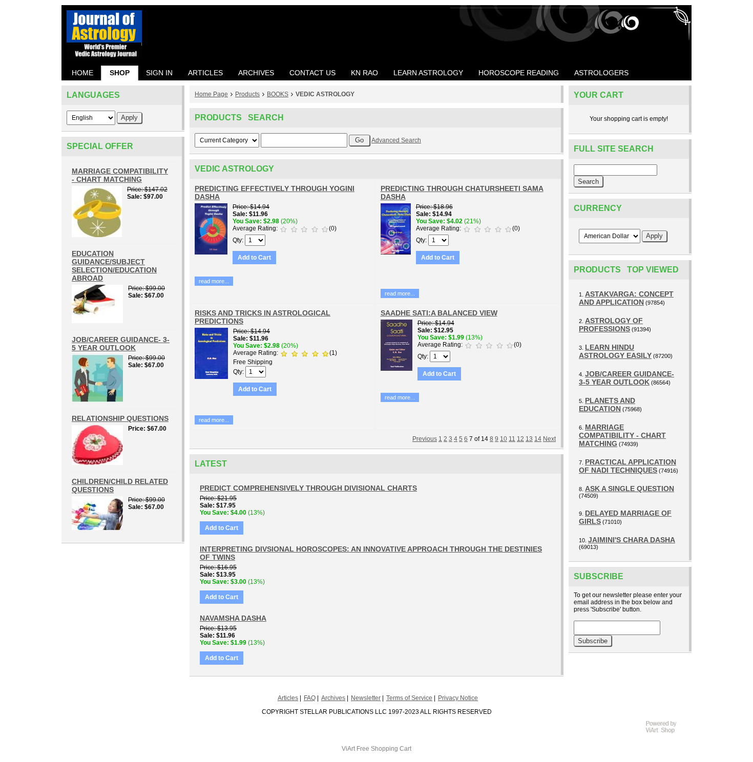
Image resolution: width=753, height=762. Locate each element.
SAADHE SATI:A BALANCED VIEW (439, 313)
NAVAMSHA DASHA (233, 618)
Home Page (211, 94)
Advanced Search (396, 140)
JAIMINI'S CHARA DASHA (631, 540)
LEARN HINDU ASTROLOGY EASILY (615, 351)
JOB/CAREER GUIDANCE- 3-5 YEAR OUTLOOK (121, 343)
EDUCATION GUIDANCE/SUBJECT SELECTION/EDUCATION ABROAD (114, 265)
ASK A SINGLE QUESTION (629, 488)
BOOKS (277, 94)
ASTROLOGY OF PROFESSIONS (611, 324)
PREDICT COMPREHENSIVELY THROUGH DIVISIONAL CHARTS (308, 488)
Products (247, 94)
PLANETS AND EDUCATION (607, 404)
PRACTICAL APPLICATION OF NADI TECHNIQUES (627, 466)
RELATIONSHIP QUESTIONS (120, 418)
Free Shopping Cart (384, 748)
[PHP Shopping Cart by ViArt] (665, 731)
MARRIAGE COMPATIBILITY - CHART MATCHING (120, 175)
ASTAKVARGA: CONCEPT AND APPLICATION (626, 298)
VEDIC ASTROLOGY (325, 94)
